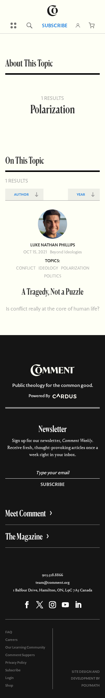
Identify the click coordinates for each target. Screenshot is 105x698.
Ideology (48, 268)
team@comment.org (52, 582)
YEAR (81, 194)
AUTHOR (21, 194)
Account (78, 25)
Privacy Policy (16, 663)
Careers (11, 640)
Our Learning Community (25, 647)
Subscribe (54, 25)
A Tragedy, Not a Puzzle (52, 291)
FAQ (8, 632)
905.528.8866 (52, 574)
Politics (52, 276)
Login (9, 678)
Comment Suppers (20, 655)
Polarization (75, 268)
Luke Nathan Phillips (52, 245)
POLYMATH (90, 685)
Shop (9, 685)
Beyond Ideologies (66, 252)
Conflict (26, 268)
